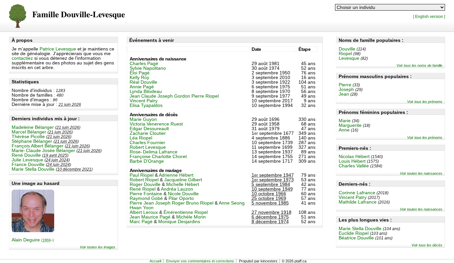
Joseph (346, 89)
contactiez (22, 58)
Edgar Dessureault (149, 128)
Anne (344, 129)
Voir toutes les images (97, 247)
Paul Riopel (142, 175)
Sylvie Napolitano (148, 68)
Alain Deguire (33, 239)
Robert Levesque (148, 147)
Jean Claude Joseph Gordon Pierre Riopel (174, 96)
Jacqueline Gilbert (183, 179)
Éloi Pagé (140, 72)
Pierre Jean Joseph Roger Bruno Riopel (171, 203)
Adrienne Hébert (176, 175)
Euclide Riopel (354, 233)
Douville (347, 48)
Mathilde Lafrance (358, 202)
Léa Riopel (141, 137)
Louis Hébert (352, 161)
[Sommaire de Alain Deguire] (33, 230)
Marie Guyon (143, 119)
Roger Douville (145, 184)
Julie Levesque (27, 159)
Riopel (345, 53)
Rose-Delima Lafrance (153, 151)
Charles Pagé (144, 63)
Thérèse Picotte (28, 136)
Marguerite (350, 125)
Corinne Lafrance (357, 192)
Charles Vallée (354, 165)
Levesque (349, 58)
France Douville (28, 164)
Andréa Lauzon (177, 189)
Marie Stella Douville (33, 169)
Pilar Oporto (181, 198)
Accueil (155, 261)
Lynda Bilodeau (146, 91)
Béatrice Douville (356, 237)
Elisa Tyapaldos (146, 105)
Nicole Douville (183, 193)
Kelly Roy (139, 77)
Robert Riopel (144, 179)
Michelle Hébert (182, 184)
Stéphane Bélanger (32, 141)
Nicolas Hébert (354, 156)
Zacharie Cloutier (148, 133)
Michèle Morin (191, 216)
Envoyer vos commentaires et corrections (200, 261)
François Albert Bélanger (37, 145)
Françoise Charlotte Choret (158, 156)
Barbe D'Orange (147, 161)
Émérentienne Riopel (186, 212)
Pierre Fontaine (146, 193)
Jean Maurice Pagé (150, 216)
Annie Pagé (142, 86)
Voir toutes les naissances (421, 173)
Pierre (345, 84)
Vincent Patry (353, 197)
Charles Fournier (147, 142)
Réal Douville (143, 82)
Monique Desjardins (179, 221)
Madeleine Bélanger (33, 127)
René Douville (26, 155)
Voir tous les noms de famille (419, 65)
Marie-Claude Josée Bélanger (43, 150)
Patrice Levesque (58, 48)
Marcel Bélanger (29, 131)
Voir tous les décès (426, 245)
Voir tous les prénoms (424, 102)
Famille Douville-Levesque (78, 15)
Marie (345, 120)
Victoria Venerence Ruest (156, 124)
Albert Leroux (144, 212)
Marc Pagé (141, 221)
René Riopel (143, 189)
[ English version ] (429, 16)
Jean (344, 94)
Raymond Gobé (146, 198)
